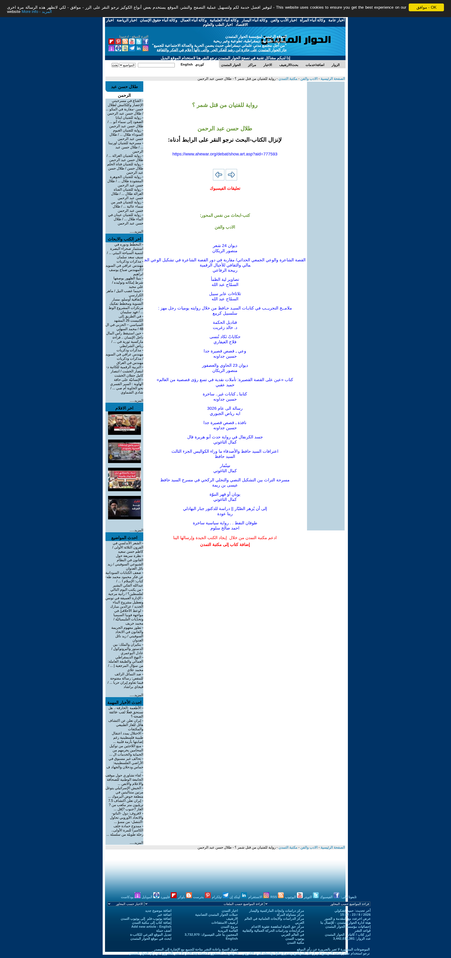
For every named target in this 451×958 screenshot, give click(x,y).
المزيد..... (136, 231)
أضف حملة (163, 930)
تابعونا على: (349, 897)
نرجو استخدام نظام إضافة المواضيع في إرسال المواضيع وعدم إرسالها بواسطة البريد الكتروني (306, 953)
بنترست (199, 897)
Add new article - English (151, 926)
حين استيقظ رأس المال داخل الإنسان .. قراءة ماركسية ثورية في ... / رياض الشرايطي (124, 339)
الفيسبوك (327, 897)
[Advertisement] (326, 152)
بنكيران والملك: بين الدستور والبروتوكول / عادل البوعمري (127, 648)
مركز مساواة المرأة (290, 914)
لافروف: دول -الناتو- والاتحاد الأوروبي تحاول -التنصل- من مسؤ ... (126, 817)
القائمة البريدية (228, 930)
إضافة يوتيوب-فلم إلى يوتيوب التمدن (146, 918)
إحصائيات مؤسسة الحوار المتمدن (348, 926)
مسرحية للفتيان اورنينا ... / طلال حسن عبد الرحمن (125, 147)
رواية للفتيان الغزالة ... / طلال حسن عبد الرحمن (125, 158)
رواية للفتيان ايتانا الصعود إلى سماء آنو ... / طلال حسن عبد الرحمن (125, 122)
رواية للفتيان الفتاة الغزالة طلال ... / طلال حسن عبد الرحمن (127, 193)
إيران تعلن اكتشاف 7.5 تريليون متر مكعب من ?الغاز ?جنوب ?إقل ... (125, 805)
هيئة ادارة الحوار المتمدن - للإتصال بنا (345, 922)
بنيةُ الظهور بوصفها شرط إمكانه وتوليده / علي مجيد (127, 282)
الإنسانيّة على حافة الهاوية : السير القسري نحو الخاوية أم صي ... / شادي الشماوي (126, 386)
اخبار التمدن (230, 910)
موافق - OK (426, 7)
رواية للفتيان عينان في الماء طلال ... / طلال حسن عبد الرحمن (125, 219)
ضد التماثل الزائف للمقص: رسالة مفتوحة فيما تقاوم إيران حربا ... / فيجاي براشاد (125, 680)
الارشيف (232, 918)
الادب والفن (308, 79)
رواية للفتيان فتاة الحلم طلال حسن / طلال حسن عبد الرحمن (125, 168)
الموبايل (147, 897)
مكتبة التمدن (287, 79)
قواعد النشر (362, 930)
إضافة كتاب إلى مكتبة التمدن (151, 922)
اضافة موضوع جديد (158, 910)
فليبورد (165, 897)
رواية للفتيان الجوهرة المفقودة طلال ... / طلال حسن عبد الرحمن (125, 181)
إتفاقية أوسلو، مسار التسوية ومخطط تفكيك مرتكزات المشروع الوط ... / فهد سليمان (126, 305)
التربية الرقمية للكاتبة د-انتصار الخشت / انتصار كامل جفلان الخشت (124, 371)
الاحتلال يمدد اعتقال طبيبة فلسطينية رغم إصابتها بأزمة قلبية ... (127, 737)
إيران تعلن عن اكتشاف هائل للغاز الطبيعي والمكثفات (125, 724)
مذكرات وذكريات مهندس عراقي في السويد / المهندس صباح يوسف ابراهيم (124, 267)
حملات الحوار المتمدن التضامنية (216, 914)
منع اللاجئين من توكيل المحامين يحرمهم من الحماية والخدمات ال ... (126, 750)
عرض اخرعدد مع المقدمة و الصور (347, 918)
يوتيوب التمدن (294, 938)
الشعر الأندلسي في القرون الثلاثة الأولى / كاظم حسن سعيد (127, 547)
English (232, 938)
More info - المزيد (37, 11)
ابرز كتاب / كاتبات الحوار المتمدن (348, 934)
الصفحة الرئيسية (332, 79)
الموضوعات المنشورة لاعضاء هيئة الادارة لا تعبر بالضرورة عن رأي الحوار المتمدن (183, 953)
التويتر (308, 897)
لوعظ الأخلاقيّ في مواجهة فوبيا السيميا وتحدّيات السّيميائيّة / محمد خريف (128, 617)
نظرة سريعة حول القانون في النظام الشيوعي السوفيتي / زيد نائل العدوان (125, 562)
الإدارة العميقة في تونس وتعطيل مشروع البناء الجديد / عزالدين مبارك (124, 602)
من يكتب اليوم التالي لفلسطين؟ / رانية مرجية (125, 591)
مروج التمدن (229, 926)
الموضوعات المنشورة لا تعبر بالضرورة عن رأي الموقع (333, 949)
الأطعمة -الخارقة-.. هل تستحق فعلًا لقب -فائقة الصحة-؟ (125, 712)
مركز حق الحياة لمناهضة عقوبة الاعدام (277, 926)
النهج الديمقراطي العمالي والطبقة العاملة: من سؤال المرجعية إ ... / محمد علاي (125, 663)
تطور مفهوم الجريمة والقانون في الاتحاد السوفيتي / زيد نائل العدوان (127, 634)
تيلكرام (217, 897)
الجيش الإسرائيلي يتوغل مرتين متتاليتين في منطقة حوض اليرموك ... (124, 792)
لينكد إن (235, 897)
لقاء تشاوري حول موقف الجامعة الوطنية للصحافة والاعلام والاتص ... (124, 779)
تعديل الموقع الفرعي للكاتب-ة (150, 934)
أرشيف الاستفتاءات (224, 922)
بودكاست (128, 897)
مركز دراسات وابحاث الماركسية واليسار (276, 910)
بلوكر (182, 897)
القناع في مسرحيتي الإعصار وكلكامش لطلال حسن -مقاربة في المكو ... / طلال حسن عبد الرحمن (124, 107)
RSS (274, 897)
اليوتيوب (291, 897)
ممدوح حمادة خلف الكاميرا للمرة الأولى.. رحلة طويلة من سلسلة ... (124, 830)
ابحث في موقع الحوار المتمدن (150, 938)
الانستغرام (255, 897)
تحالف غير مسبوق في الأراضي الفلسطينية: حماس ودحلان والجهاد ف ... (124, 765)
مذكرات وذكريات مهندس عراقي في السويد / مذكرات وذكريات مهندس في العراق (124, 356)
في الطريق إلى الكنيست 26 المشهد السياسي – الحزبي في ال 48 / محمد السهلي (124, 322)
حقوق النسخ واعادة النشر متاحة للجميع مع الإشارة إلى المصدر (196, 949)
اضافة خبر (164, 914)
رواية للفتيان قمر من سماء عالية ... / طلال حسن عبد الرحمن (127, 206)
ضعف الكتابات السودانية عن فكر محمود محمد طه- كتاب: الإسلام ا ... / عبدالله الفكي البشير (124, 579)
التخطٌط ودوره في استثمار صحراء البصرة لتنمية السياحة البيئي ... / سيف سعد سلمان (125, 250)
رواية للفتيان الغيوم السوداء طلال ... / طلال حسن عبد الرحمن (126, 134)
